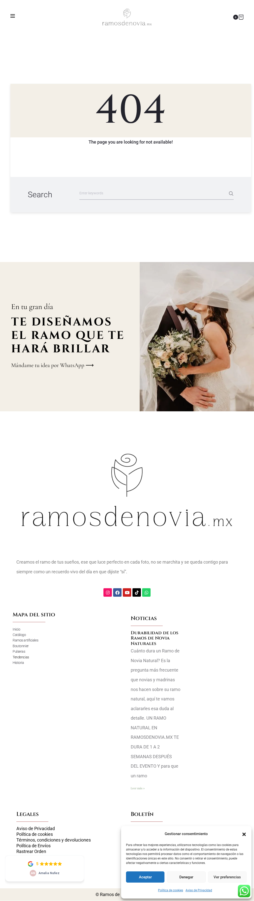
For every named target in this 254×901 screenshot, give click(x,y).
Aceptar (145, 877)
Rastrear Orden (31, 851)
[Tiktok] (136, 592)
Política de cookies (170, 890)
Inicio (16, 629)
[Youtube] (127, 592)
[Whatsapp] (146, 592)
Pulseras (19, 651)
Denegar (186, 877)
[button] (244, 833)
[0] (241, 17)
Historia (18, 663)
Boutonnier (21, 646)
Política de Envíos (33, 845)
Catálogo (19, 635)
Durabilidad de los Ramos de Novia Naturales (154, 638)
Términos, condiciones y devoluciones (53, 840)
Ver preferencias (227, 877)
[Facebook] (117, 592)
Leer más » (138, 788)
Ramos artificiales (25, 640)
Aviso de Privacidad (199, 890)
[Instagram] (107, 592)
